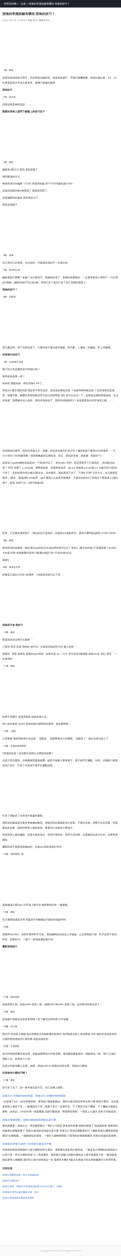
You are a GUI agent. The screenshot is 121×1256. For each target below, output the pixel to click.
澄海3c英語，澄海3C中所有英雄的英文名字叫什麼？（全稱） (33, 1186)
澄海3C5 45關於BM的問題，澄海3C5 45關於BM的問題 (34, 1095)
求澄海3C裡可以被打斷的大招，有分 (20, 1192)
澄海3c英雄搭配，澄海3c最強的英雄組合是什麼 (29, 1119)
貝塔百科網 (10, 3)
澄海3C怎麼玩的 (10, 1180)
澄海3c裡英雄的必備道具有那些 (18, 1197)
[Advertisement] (60, 44)
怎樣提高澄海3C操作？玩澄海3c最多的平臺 (26, 1143)
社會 (23, 3)
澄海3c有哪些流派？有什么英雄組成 (20, 1174)
